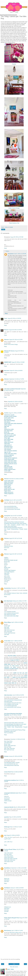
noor (5, 835)
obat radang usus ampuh (10, 614)
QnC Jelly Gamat (8, 600)
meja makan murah (8, 861)
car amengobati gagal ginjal (10, 705)
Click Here (6, 881)
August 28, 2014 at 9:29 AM (17, 237)
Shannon (6, 329)
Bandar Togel (7, 567)
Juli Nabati (6, 500)
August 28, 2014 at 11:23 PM (15, 339)
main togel (6, 634)
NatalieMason (7, 867)
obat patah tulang (8, 701)
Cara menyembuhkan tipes (10, 506)
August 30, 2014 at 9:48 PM (16, 370)
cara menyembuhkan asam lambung (12, 707)
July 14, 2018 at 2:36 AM (15, 715)
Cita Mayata (7, 887)
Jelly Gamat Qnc (8, 695)
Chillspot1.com (7, 907)
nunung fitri (7, 515)
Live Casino (6, 580)
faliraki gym (7, 826)
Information (6, 880)
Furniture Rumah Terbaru (10, 849)
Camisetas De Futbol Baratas (11, 665)
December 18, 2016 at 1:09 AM (16, 478)
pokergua (6, 558)
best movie (6, 547)
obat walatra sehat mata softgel (11, 615)
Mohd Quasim (7, 930)
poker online (7, 576)
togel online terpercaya (9, 630)
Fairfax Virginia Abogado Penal (11, 917)
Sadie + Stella (10, 969)
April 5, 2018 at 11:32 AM (17, 622)
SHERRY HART (7, 362)
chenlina (6, 412)
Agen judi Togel (7, 746)
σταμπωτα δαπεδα (8, 807)
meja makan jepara (8, 852)
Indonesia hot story (8, 546)
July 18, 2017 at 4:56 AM (16, 515)
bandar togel (7, 625)
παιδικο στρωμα (7, 800)
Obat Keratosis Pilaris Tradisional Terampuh (14, 522)
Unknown (6, 339)
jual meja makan (8, 854)
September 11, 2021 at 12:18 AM (18, 867)
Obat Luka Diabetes (8, 732)
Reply (5, 248)
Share (3, 229)
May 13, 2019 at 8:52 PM (19, 807)
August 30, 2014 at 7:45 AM (18, 362)
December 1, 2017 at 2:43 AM (18, 588)
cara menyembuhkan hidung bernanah (13, 700)
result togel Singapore (9, 571)
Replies (7, 251)
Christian (6, 756)
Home (14, 964)
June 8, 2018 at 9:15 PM (18, 695)
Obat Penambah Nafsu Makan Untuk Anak (13, 722)
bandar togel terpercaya (9, 632)
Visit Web (6, 911)
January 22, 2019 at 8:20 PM (15, 756)
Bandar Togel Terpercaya (10, 745)
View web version (14, 966)
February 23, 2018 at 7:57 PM (19, 600)
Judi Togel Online (8, 742)
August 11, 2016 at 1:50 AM (15, 412)
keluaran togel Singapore (10, 570)
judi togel (6, 568)
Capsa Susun (7, 577)
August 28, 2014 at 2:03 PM (15, 329)
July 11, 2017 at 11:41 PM (16, 500)
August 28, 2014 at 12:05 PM (14, 318)
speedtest (6, 817)
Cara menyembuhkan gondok (11, 507)
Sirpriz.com (6, 878)
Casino (5, 563)
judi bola (6, 581)
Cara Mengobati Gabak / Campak (11, 762)
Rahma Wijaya (7, 622)
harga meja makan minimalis (10, 858)
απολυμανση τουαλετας (10, 780)
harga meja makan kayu (9, 860)
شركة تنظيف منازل (8, 841)
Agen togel (6, 627)
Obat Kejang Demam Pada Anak (11, 765)
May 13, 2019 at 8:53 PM (15, 817)
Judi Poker (6, 574)
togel (5, 566)
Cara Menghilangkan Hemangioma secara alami (15, 724)
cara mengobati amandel (10, 611)
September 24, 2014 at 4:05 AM (15, 401)
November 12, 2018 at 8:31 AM (18, 739)
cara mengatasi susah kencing (11, 704)
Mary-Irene (6, 370)
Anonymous (11, 253)
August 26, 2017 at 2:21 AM (15, 538)
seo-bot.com (7, 797)
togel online (6, 573)
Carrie (5, 318)
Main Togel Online (8, 741)
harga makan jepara (8, 857)
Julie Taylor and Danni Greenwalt (12, 388)
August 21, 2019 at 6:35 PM (13, 835)
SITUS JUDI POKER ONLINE (10, 560)
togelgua (6, 557)
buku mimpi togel (8, 631)
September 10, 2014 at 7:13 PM (16, 379)
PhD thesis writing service (16, 932)
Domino (6, 564)
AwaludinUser (7, 588)
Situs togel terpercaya (9, 749)
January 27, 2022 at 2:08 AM (16, 887)
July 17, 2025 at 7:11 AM (17, 930)
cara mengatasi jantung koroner (11, 613)
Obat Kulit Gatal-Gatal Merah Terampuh (13, 527)
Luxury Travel (7, 771)
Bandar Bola (7, 561)
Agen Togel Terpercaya (9, 748)
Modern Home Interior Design (11, 344)
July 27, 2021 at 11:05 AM (20, 253)
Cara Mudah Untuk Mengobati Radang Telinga (14, 729)
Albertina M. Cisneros (9, 350)
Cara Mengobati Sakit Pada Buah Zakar (13, 725)
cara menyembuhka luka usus (11, 763)
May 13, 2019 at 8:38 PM (17, 771)
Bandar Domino (7, 578)
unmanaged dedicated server (11, 793)
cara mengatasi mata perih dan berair (12, 702)
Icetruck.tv (6, 796)
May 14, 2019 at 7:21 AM (16, 826)
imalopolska (7, 799)
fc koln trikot (7, 640)
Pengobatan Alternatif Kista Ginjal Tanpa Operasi (15, 523)
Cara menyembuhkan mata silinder (12, 509)
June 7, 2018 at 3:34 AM (16, 640)
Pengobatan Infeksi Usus (10, 731)
